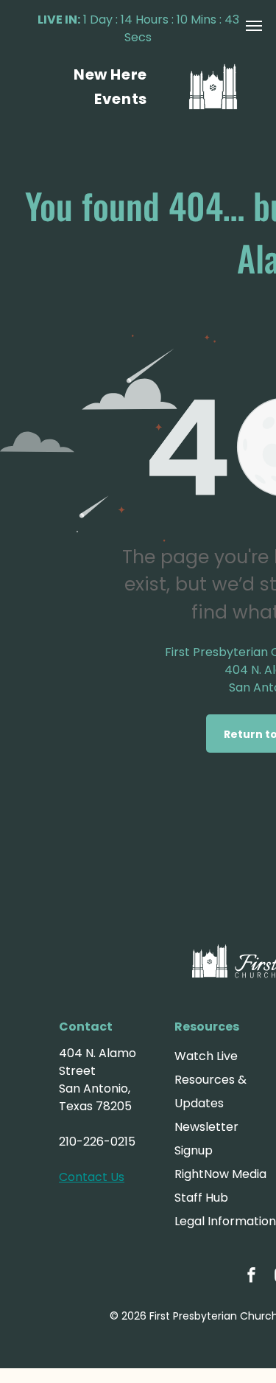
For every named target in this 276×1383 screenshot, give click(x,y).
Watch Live (206, 1056)
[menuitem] (110, 74)
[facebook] (251, 1276)
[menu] (254, 26)
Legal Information (225, 1221)
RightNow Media (220, 1174)
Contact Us (91, 1176)
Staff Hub (201, 1197)
